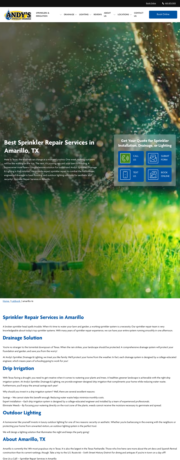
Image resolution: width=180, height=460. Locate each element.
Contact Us (138, 14)
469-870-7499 (170, 3)
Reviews (98, 14)
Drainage (69, 14)
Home (6, 301)
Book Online (151, 3)
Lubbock (15, 301)
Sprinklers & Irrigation (42, 14)
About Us (107, 14)
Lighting (84, 14)
